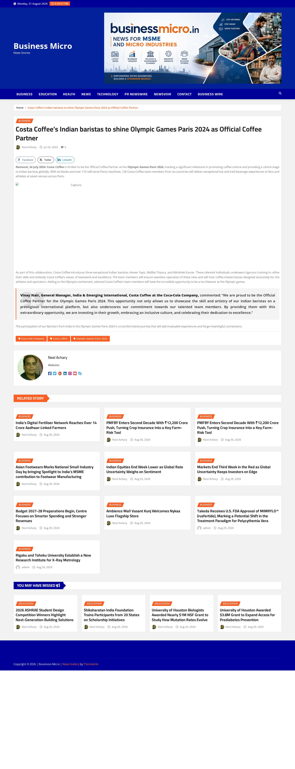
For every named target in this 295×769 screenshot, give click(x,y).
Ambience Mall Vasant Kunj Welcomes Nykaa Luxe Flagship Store (143, 513)
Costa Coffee (60, 338)
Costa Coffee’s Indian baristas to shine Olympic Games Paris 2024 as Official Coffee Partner (83, 107)
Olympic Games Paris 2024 (91, 338)
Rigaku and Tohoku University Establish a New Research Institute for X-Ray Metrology (53, 558)
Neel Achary (29, 147)
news (86, 94)
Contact (184, 94)
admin (207, 528)
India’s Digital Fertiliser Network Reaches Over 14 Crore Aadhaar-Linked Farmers (56, 425)
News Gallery (70, 664)
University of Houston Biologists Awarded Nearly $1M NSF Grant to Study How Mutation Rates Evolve (180, 614)
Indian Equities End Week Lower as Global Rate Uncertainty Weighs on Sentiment (144, 469)
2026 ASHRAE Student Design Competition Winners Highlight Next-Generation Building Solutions (44, 614)
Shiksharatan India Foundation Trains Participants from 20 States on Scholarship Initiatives (111, 614)
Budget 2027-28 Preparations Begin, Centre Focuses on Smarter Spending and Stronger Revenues (51, 515)
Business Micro (42, 45)
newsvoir (162, 94)
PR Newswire (136, 94)
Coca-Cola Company (32, 338)
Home (20, 107)
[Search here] (280, 93)
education (48, 94)
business (25, 94)
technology (107, 94)
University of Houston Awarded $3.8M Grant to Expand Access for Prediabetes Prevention (247, 614)
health (69, 94)
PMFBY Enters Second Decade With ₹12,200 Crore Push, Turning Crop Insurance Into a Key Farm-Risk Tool (147, 427)
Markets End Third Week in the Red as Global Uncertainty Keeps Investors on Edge (234, 469)
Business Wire (210, 94)
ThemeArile (91, 664)
